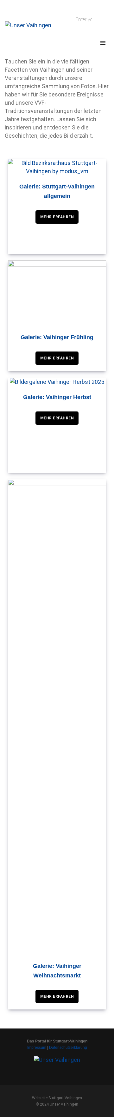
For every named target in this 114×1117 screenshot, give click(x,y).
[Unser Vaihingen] (28, 25)
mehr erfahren (57, 217)
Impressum (36, 1047)
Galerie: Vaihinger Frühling (57, 337)
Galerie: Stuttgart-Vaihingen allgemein (57, 191)
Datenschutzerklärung (68, 1047)
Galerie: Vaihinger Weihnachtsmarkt (57, 971)
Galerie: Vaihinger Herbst (57, 397)
